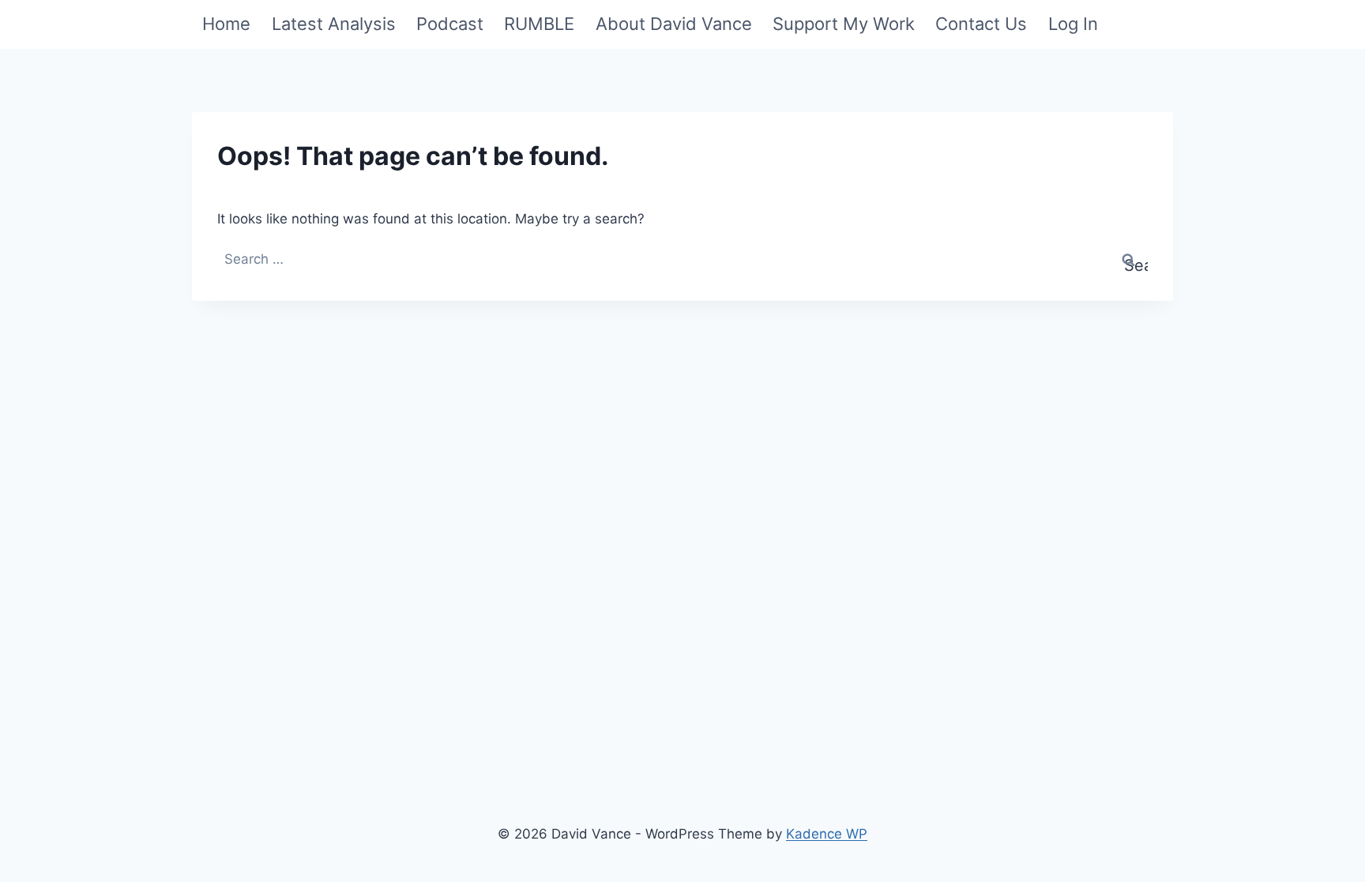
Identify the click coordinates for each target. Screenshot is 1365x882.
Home (226, 23)
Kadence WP (826, 834)
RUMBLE (539, 23)
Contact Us (981, 23)
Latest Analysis (334, 23)
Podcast (449, 23)
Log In (1073, 23)
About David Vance (674, 23)
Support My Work (844, 23)
